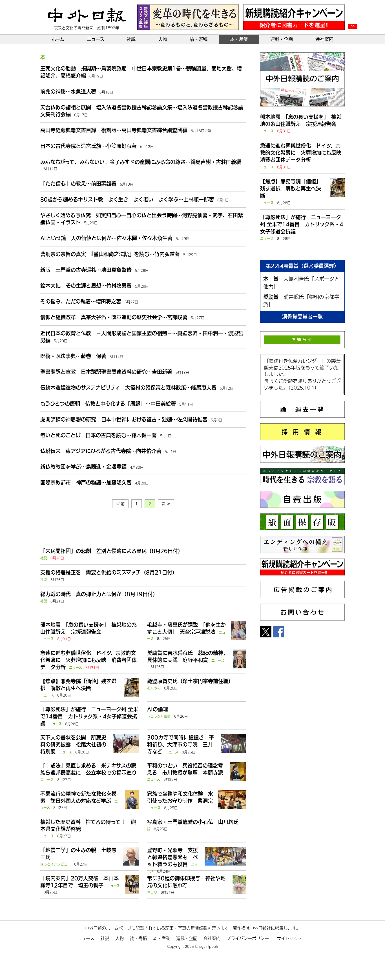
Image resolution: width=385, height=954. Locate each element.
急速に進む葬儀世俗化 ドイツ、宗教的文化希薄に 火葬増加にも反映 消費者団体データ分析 (88, 660)
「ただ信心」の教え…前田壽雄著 (78, 183)
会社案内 (324, 39)
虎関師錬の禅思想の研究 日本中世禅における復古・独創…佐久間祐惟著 (123, 419)
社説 (131, 39)
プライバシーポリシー (248, 938)
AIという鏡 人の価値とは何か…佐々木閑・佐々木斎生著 (106, 238)
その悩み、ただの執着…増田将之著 (80, 301)
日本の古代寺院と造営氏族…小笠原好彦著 (88, 145)
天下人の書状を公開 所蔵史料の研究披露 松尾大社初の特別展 (73, 744)
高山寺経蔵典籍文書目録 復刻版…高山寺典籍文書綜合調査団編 (113, 130)
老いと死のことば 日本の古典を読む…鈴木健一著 (98, 435)
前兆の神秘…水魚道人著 (68, 91)
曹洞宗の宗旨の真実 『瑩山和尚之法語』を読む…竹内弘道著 (110, 254)
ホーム (58, 39)
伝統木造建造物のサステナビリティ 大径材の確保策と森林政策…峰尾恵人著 (128, 387)
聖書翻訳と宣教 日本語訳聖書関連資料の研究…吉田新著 (106, 371)
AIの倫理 (157, 709)
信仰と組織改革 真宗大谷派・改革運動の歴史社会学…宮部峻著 (113, 317)
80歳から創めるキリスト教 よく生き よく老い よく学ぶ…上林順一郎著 (127, 199)
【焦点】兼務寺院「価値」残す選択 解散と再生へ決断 (290, 188)
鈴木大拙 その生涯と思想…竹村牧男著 (86, 285)
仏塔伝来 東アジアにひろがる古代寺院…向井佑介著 (100, 450)
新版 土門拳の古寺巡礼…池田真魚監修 (86, 269)
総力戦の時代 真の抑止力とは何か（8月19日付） (99, 594)
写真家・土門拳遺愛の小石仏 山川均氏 (192, 821)
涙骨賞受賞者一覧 (302, 316)
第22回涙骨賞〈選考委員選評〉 (302, 265)
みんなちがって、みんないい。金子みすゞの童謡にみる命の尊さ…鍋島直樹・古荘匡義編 (140, 161)
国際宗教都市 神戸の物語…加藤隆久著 (86, 482)
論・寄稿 (198, 39)
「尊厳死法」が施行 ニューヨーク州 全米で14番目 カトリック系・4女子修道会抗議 (89, 716)
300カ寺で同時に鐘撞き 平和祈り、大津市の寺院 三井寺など (180, 744)
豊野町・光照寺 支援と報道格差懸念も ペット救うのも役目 (172, 857)
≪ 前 (120, 503)
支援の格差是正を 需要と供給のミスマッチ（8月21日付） (108, 572)
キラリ (152, 892)
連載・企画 (281, 39)
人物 (162, 39)
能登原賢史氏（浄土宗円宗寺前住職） (190, 681)
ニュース (95, 39)
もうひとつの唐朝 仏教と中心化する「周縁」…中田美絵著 (108, 403)
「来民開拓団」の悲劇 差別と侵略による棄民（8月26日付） (111, 550)
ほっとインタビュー (55, 864)
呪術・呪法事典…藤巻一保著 (73, 356)
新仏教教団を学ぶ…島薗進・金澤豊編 (83, 466)
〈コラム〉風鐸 (159, 716)
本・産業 (239, 39)
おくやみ (154, 688)
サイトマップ (289, 938)
